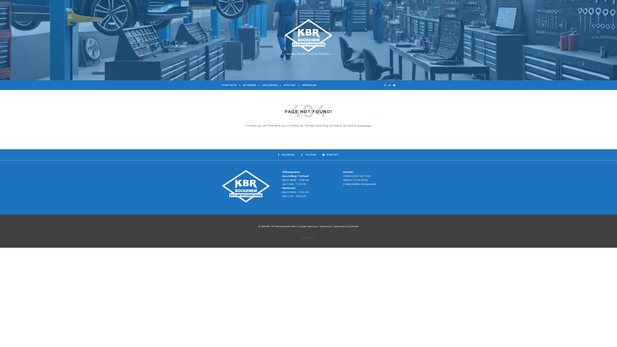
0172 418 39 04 (359, 180)
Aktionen (249, 85)
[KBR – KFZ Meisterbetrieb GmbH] (308, 35)
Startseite (229, 85)
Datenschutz (326, 226)
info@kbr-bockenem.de (363, 184)
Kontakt (290, 85)
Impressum (309, 85)
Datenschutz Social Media (345, 226)
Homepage (364, 125)
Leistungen (270, 85)
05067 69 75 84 (361, 176)
